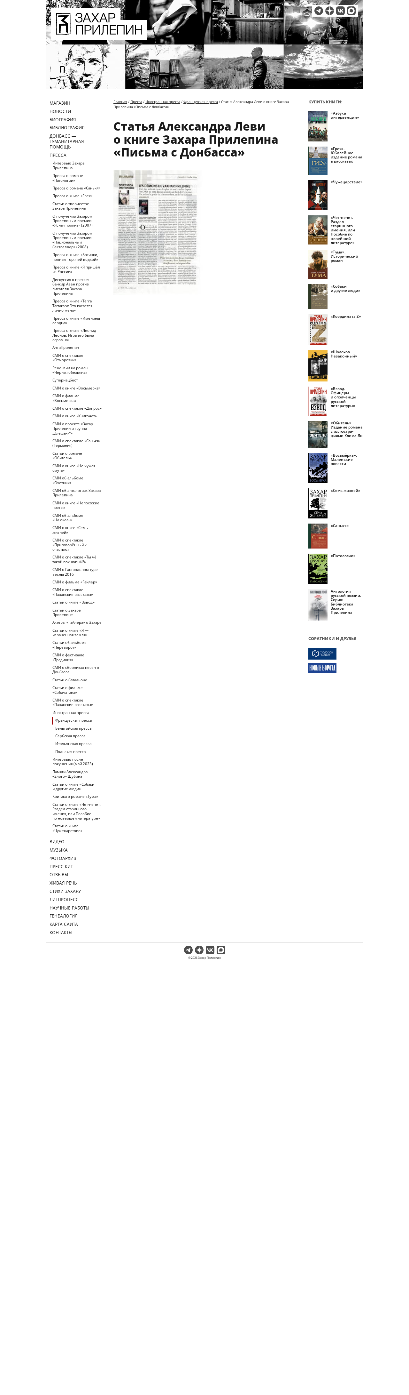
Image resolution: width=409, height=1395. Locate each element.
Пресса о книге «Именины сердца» (76, 320)
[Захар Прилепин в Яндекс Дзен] (329, 10)
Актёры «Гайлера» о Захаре (77, 622)
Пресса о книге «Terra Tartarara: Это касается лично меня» (72, 305)
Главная (120, 101)
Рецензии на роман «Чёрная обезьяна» (70, 370)
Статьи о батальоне (69, 680)
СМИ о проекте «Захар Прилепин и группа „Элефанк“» (72, 428)
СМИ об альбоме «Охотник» (67, 480)
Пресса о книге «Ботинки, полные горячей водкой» (75, 257)
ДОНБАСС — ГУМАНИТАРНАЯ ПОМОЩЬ (67, 141)
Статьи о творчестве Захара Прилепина (70, 206)
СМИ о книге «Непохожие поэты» (75, 505)
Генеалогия (64, 916)
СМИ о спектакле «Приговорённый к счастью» (69, 544)
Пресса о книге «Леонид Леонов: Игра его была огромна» (74, 335)
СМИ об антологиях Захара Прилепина (76, 493)
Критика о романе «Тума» (75, 796)
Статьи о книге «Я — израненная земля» (70, 632)
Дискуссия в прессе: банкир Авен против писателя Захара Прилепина (70, 286)
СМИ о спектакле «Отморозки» (67, 358)
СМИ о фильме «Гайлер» (74, 582)
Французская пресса (73, 720)
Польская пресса (70, 751)
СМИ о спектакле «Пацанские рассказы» (72, 592)
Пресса (58, 155)
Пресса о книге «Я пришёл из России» (76, 269)
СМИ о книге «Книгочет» (74, 416)
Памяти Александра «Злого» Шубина (70, 774)
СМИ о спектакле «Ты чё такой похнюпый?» (74, 559)
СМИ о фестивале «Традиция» (68, 657)
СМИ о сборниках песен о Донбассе (75, 670)
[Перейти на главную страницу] (99, 36)
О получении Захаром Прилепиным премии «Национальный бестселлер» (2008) (72, 240)
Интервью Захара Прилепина (68, 165)
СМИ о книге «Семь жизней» (70, 530)
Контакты (61, 932)
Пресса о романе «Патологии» (67, 178)
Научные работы (69, 908)
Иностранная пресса (70, 712)
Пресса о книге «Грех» (72, 195)
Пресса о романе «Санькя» (76, 188)
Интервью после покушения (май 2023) (72, 761)
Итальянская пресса (73, 743)
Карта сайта (64, 924)
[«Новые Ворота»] (335, 668)
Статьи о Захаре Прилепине (66, 612)
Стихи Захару (65, 891)
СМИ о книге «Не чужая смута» (73, 468)
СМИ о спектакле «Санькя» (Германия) (76, 443)
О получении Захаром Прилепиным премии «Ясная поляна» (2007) (72, 220)
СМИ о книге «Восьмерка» (76, 388)
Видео (57, 841)
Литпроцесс (64, 899)
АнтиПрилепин (65, 347)
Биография (63, 119)
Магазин (60, 103)
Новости (60, 111)
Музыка (59, 850)
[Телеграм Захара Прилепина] (318, 10)
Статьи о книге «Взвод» (73, 602)
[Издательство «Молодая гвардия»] (335, 654)
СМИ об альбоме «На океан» (67, 518)
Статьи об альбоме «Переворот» (69, 645)
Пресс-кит (61, 866)
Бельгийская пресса (73, 728)
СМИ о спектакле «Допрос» (77, 408)
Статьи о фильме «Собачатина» (67, 690)
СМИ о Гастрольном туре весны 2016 (75, 572)
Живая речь (63, 883)
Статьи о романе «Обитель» (67, 456)
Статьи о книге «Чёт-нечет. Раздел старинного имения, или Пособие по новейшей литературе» (76, 811)
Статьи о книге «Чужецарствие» (67, 828)
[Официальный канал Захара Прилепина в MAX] (351, 10)
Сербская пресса (70, 736)
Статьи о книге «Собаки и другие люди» (73, 786)
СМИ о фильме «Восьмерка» (66, 398)
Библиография (67, 127)
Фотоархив (63, 858)
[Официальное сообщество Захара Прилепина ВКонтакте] (340, 10)
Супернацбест (65, 380)
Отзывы (59, 874)
